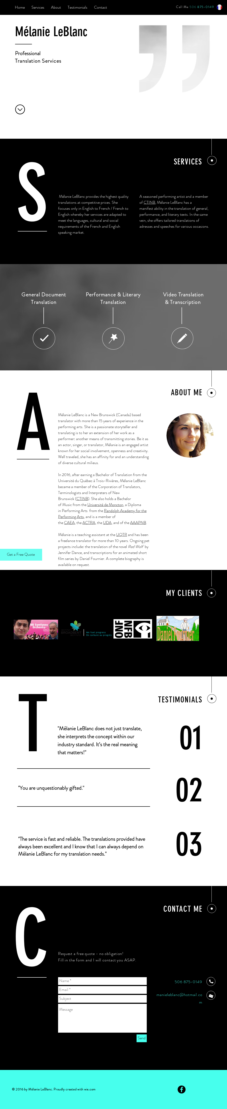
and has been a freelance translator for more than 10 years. (103, 538)
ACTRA (88, 523)
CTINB (149, 202)
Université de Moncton (105, 505)
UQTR (121, 535)
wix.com (90, 1089)
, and (115, 523)
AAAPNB (138, 523)
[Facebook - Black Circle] (182, 1089)
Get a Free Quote (21, 554)
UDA (107, 523)
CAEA (69, 523)
